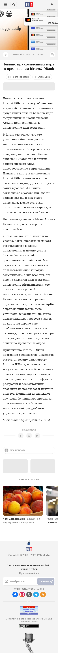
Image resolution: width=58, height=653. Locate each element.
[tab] (22, 634)
